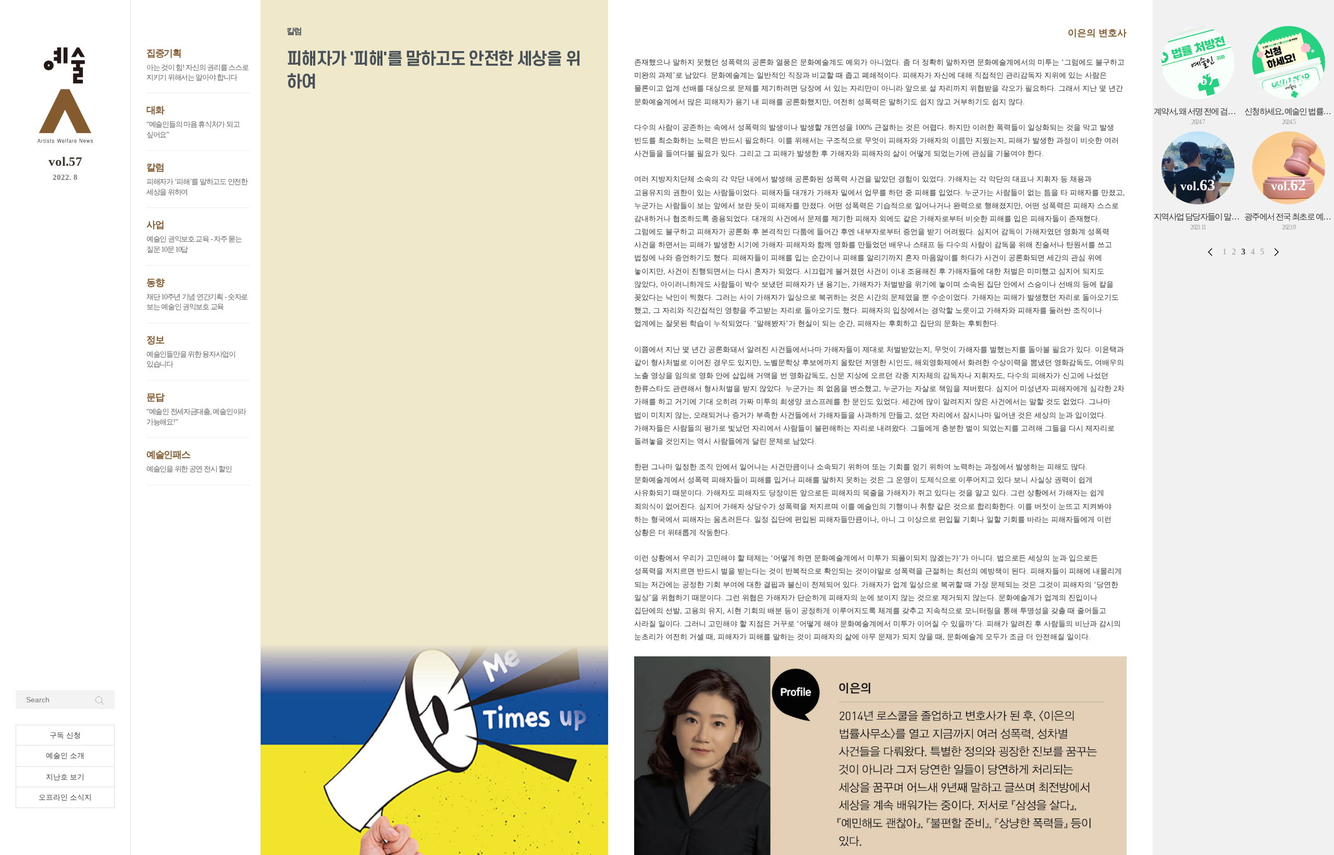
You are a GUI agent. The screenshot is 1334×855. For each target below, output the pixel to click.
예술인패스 (168, 454)
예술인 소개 (65, 756)
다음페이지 (1276, 251)
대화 (155, 110)
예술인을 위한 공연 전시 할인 (189, 469)
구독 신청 (65, 735)
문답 (155, 397)
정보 (155, 340)
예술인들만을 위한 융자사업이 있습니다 (191, 359)
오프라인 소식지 (65, 797)
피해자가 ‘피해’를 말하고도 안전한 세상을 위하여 (197, 187)
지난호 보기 (65, 777)
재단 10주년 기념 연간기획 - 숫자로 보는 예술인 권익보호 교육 (197, 302)
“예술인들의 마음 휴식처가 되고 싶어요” (192, 129)
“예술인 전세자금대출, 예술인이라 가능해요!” (196, 417)
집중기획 (163, 53)
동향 (155, 282)
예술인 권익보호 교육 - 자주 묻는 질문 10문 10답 (194, 244)
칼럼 (155, 167)
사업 (155, 224)
